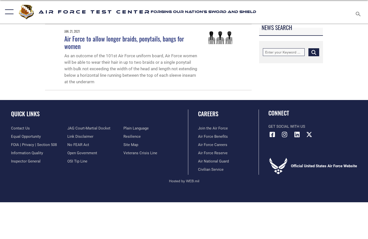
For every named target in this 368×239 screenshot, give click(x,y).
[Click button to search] (313, 52)
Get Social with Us (286, 126)
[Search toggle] (358, 12)
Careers (208, 114)
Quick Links (25, 114)
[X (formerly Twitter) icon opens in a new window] (309, 134)
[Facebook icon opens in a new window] (272, 134)
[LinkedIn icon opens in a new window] (297, 134)
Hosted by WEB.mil (184, 181)
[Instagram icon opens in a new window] (284, 134)
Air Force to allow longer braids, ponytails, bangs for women (124, 42)
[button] (8, 12)
